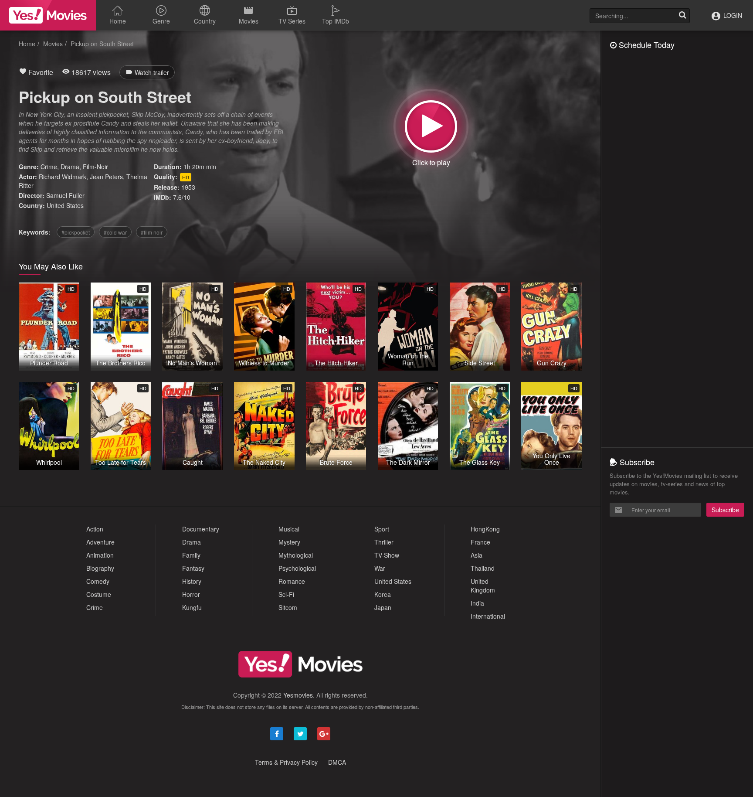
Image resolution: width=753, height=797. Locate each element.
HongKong (485, 529)
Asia (476, 555)
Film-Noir (95, 166)
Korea (382, 594)
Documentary (200, 529)
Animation (100, 555)
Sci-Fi (286, 594)
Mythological (295, 555)
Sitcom (287, 607)
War (379, 568)
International (488, 616)
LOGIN (732, 15)
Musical (288, 529)
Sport (381, 529)
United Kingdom (483, 585)
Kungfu (192, 607)
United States (65, 205)
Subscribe (725, 509)
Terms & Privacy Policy (286, 762)
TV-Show (386, 555)
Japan (382, 607)
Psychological (297, 568)
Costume (98, 594)
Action (94, 529)
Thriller (383, 542)
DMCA (337, 762)
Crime (49, 166)
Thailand (483, 568)
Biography (100, 568)
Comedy (97, 581)
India (477, 603)
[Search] (682, 15)
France (480, 542)
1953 (188, 187)
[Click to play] (431, 126)
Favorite (40, 72)
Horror (191, 594)
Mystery (289, 542)
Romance (291, 581)
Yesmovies (298, 695)
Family (191, 555)
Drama (70, 166)
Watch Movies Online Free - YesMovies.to (48, 15)
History (191, 581)
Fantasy (193, 568)
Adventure (100, 542)
